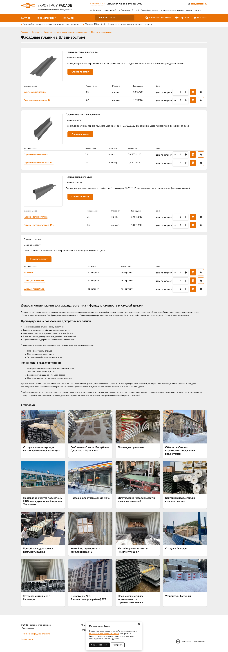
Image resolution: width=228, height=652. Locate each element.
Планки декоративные (101, 32)
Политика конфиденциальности (35, 634)
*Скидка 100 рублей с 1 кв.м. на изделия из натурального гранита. (118, 24)
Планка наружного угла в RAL (39, 225)
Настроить (118, 645)
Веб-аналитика (199, 641)
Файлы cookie (27, 639)
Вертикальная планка (35, 92)
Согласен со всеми (99, 645)
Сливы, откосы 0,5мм (34, 281)
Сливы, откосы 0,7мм (34, 289)
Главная (24, 32)
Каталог (36, 32)
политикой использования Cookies (104, 634)
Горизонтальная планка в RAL (39, 163)
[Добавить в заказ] (193, 92)
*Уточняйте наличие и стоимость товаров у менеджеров (51, 24)
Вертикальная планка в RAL (38, 100)
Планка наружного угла (35, 217)
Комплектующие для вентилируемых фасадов (65, 32)
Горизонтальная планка (35, 154)
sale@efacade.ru (199, 4)
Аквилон (28, 272)
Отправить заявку (80, 72)
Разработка (186, 641)
